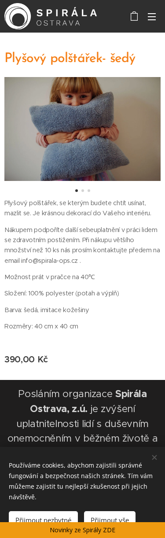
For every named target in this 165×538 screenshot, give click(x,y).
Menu (152, 16)
